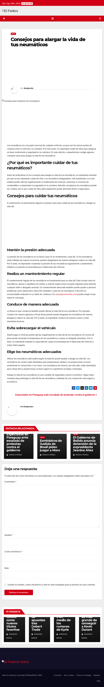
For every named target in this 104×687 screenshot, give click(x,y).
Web (6, 568)
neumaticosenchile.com (66, 294)
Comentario (10, 482)
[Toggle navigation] (52, 18)
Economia (57, 675)
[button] (100, 18)
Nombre (8, 535)
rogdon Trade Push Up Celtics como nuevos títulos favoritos (12, 618)
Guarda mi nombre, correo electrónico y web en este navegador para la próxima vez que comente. (51, 585)
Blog (13, 33)
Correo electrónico (13, 552)
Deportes (97, 675)
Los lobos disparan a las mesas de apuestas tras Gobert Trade (39, 618)
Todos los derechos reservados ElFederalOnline (20, 675)
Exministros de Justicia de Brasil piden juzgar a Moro (51, 445)
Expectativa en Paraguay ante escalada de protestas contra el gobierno (55, 394)
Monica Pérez (15, 455)
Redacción (28, 88)
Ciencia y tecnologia (83, 675)
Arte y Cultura (69, 675)
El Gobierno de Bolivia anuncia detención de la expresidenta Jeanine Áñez (84, 444)
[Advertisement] (52, 68)
